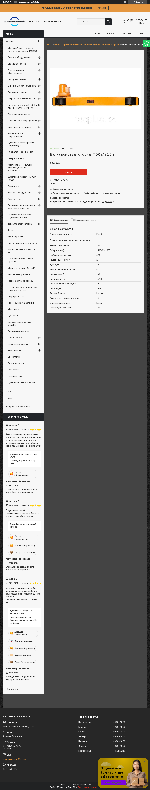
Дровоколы (13, 315)
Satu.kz (88, 785)
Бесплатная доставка (63, 189)
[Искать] (108, 21)
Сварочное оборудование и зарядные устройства (21, 206)
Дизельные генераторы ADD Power (22, 178)
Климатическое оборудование (15, 135)
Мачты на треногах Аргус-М (21, 268)
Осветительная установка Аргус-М (20, 260)
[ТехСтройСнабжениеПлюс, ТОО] (14, 21)
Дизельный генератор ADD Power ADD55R (23, 612)
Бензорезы (13, 370)
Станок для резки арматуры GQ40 (23, 462)
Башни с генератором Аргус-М (23, 243)
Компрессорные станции (20, 127)
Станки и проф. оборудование (22, 121)
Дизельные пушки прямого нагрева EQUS (21, 144)
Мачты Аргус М (15, 237)
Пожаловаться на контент (89, 787)
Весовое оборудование (19, 57)
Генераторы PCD (16, 158)
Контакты (128, 33)
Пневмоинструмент (17, 92)
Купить (68, 172)
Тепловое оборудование (20, 224)
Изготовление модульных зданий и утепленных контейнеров (20, 168)
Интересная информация (18, 406)
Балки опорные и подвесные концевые (73, 44)
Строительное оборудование (22, 86)
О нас (8, 391)
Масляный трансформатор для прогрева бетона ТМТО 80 (23, 49)
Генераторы (13, 186)
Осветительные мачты (19, 114)
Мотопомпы (13, 309)
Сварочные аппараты (18, 331)
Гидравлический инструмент (22, 99)
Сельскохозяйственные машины (19, 323)
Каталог (102, 7)
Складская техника (17, 64)
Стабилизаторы (15, 338)
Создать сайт (24, 2)
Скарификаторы (16, 296)
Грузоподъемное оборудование (16, 71)
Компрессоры (14, 199)
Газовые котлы (15, 376)
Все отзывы (12, 689)
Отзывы (9, 399)
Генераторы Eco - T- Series (20, 152)
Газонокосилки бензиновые (21, 281)
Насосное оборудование (20, 192)
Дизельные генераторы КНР (22, 382)
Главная (96, 33)
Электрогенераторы (18, 344)
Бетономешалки (16, 363)
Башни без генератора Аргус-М (22, 251)
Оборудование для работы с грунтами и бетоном (21, 216)
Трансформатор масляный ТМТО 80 (23, 525)
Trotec (11, 230)
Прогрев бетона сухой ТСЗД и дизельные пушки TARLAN (22, 106)
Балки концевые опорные (106, 44)
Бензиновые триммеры (19, 274)
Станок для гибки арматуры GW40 (23, 455)
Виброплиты (14, 357)
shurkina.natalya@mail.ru (14, 759)
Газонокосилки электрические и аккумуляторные (22, 288)
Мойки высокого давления (21, 303)
